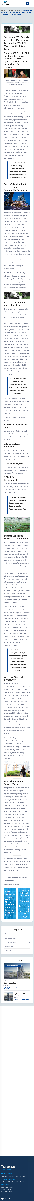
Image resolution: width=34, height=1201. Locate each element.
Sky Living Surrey (11, 983)
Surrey (6, 985)
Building (17, 934)
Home (3, 10)
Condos (6, 980)
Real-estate (17, 950)
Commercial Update (17, 938)
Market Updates (17, 946)
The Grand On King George (21, 994)
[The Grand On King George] (8, 996)
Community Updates (14, 10)
